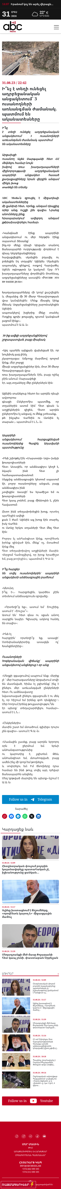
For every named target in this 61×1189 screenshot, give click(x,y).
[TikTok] (37, 1136)
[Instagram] (23, 1136)
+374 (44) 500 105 (30, 1168)
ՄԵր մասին (30, 1144)
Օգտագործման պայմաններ (30, 1155)
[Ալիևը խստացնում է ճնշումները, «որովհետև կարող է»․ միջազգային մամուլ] (30, 891)
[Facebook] (17, 1136)
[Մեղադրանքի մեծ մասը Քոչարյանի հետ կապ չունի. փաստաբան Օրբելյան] (30, 936)
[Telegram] (30, 1136)
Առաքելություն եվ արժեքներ (30, 1151)
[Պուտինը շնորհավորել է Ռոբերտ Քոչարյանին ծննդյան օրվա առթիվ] (16, 1061)
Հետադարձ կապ (30, 1162)
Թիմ (30, 1147)
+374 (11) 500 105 (30, 1171)
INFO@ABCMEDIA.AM (30, 1165)
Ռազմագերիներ (16, 1185)
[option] (30, 4)
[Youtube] (44, 1136)
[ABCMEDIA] (12, 26)
